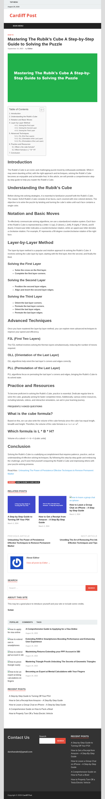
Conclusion (15, 153)
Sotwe (11, 610)
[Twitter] (93, 7)
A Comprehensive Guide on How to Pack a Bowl (31, 709)
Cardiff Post (23, 15)
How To (11, 35)
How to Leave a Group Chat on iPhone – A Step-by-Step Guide (82, 508)
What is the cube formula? (25, 147)
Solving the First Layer (26, 125)
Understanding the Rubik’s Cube (24, 116)
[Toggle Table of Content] (40, 110)
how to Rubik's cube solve (27, 482)
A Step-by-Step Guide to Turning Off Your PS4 (30, 696)
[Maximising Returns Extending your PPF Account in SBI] (16, 652)
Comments (27, 622)
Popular (14, 622)
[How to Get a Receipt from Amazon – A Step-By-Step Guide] (52, 514)
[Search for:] (52, 588)
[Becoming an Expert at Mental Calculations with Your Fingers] (16, 672)
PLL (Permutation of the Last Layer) (31, 141)
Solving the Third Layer (27, 130)
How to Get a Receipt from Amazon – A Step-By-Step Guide (52, 520)
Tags (38, 622)
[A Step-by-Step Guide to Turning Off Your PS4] (21, 514)
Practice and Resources (20, 144)
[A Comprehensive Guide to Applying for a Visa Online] (16, 629)
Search (42, 736)
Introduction (16, 113)
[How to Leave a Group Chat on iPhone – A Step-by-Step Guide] (83, 500)
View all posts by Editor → (38, 563)
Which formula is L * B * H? (25, 150)
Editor (30, 49)
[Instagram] (96, 7)
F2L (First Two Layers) (26, 136)
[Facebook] (90, 7)
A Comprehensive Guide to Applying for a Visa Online (51, 629)
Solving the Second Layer (28, 128)
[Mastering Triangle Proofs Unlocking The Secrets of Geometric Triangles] (16, 662)
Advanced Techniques (20, 133)
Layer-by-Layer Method (21, 123)
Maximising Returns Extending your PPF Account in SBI (53, 652)
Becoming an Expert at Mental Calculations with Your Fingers (55, 671)
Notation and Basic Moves (21, 120)
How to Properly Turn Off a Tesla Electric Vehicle (31, 713)
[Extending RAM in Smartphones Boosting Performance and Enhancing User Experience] (16, 639)
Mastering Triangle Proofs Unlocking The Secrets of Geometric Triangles (61, 662)
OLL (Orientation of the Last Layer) (31, 138)
